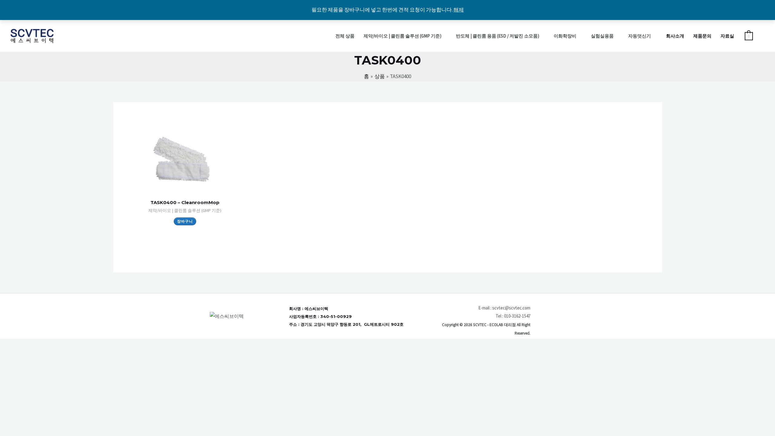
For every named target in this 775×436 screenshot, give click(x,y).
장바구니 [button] (185, 221)
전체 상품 (345, 36)
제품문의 (702, 36)
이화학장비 (565, 36)
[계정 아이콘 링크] (761, 36)
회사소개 (675, 36)
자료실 (727, 36)
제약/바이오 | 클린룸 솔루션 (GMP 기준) (402, 36)
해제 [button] (458, 9)
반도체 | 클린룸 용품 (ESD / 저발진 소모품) (497, 36)
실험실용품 (602, 36)
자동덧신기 (639, 36)
